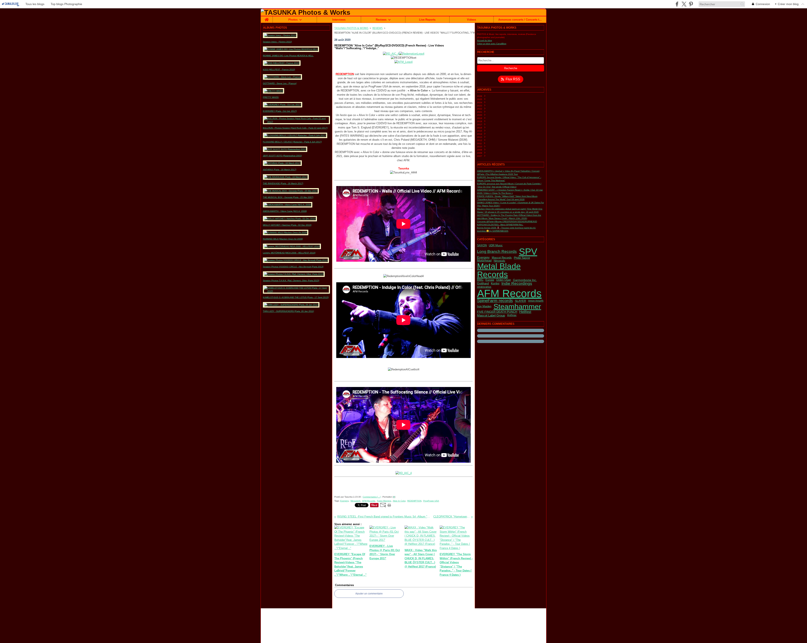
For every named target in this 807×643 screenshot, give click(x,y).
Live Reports (427, 19)
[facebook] (677, 4)
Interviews (338, 19)
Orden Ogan (503, 280)
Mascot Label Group (491, 315)
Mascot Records (502, 257)
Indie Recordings (516, 283)
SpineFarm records (495, 301)
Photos (293, 19)
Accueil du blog (484, 40)
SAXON (482, 245)
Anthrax (512, 315)
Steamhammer (517, 306)
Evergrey (483, 257)
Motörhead (484, 260)
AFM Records (509, 293)
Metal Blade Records (499, 270)
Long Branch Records (497, 252)
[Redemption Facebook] (403, 53)
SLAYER (520, 300)
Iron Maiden (484, 306)
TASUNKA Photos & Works (351, 28)
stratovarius (484, 286)
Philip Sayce (522, 257)
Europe (489, 280)
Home (266, 17)
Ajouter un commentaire (369, 593)
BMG (480, 280)
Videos (471, 19)
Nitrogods (499, 260)
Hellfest (525, 312)
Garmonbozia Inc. (525, 280)
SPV (528, 251)
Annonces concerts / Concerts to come (520, 19)
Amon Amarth (535, 301)
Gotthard (483, 283)
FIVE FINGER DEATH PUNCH (497, 311)
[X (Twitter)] (684, 4)
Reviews (381, 19)
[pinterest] (691, 4)
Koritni (495, 283)
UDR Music (496, 245)
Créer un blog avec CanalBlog (491, 43)
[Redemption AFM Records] (403, 61)
